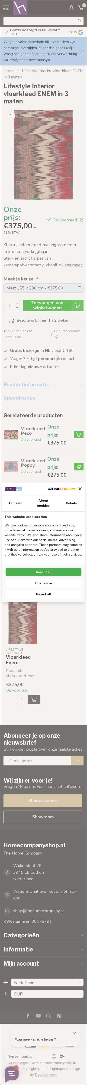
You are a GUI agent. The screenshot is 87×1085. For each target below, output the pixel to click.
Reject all (43, 594)
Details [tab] (71, 503)
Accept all (44, 572)
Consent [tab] (16, 503)
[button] (80, 488)
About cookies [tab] (43, 503)
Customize (43, 583)
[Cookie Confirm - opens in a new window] (61, 488)
